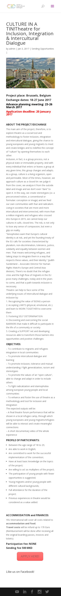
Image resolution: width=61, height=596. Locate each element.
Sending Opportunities (43, 48)
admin (12, 48)
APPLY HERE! (30, 556)
